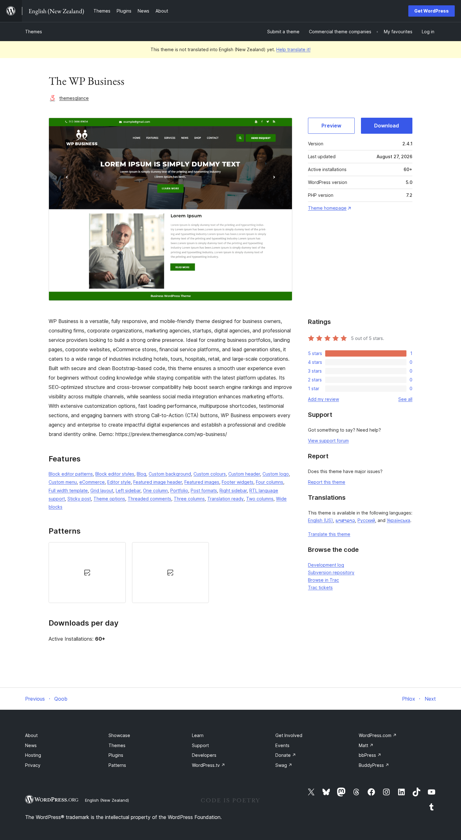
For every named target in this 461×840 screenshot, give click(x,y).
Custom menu (63, 482)
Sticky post (79, 498)
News (31, 745)
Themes (33, 31)
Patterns (117, 765)
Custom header (244, 474)
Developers (204, 755)
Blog (141, 474)
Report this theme (326, 482)
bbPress (370, 755)
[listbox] (170, 572)
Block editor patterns (71, 474)
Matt (366, 745)
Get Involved (288, 735)
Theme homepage (327, 208)
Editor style (119, 482)
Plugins (116, 755)
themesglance (74, 98)
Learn (198, 735)
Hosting (33, 755)
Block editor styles (114, 474)
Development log (326, 565)
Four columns (269, 482)
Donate (285, 755)
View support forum (328, 440)
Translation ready (225, 498)
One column (155, 490)
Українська (398, 520)
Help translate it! (293, 49)
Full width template (68, 490)
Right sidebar (233, 490)
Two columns (259, 498)
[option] (87, 572)
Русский (366, 520)
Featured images (201, 482)
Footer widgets (237, 482)
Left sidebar (128, 490)
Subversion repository (331, 572)
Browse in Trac (323, 580)
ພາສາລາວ (345, 520)
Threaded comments (149, 498)
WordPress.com (378, 735)
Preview (331, 125)
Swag (283, 765)
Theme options (109, 498)
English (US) (320, 520)
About (31, 735)
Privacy (32, 765)
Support (200, 745)
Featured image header (157, 482)
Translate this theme (329, 534)
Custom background (170, 474)
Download (386, 125)
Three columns (189, 498)
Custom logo (275, 474)
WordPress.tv (208, 765)
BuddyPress (374, 765)
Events (282, 745)
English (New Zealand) (107, 800)
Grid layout (101, 490)
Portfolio (179, 490)
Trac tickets (320, 587)
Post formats (204, 490)
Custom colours (209, 474)
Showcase (119, 735)
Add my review (323, 399)
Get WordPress (431, 10)
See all (405, 399)
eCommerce (92, 482)
